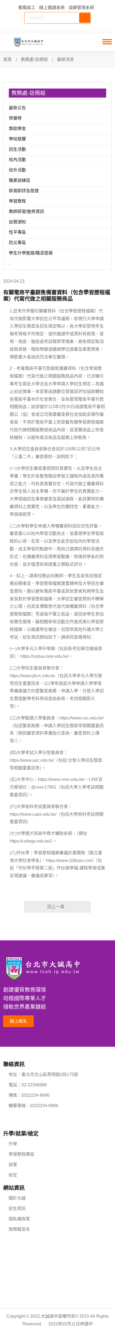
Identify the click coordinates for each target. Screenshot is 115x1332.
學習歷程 (17, 201)
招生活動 (17, 149)
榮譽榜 (15, 118)
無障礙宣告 (19, 1229)
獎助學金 (17, 128)
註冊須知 (17, 222)
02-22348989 (34, 1085)
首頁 (7, 59)
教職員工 (26, 7)
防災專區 (17, 242)
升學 (13, 1144)
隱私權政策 (19, 1219)
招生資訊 (17, 1208)
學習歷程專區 (21, 1154)
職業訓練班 (19, 180)
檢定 (13, 1175)
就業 (13, 1164)
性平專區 (17, 232)
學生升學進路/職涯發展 (31, 253)
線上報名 (18, 1021)
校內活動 (17, 159)
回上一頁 (55, 906)
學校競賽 (17, 139)
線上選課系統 (52, 7)
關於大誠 (17, 1198)
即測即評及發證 (24, 191)
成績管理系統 (81, 7)
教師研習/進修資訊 (26, 211)
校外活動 (17, 170)
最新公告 (17, 108)
